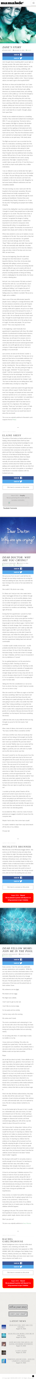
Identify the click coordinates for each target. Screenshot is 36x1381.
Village (14, 419)
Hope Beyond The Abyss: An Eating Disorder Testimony (21, 1343)
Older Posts (18, 1295)
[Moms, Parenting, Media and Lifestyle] (12, 3)
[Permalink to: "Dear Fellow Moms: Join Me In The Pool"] (18, 926)
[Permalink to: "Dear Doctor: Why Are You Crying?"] (18, 535)
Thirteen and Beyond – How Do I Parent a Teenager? (21, 1360)
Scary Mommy (27, 1223)
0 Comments (19, 565)
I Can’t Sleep (20, 1351)
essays (29, 50)
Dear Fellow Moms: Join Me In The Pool (17, 950)
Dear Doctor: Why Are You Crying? (16, 559)
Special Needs (7, 565)
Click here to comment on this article (18, 487)
